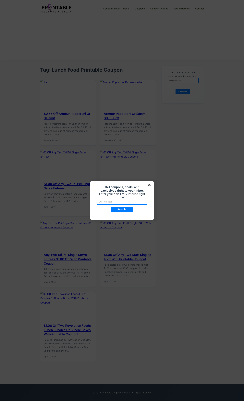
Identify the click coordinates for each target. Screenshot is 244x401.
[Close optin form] (150, 185)
